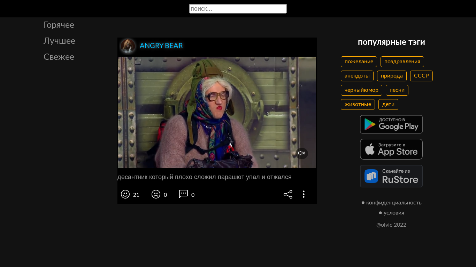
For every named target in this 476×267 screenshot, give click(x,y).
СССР (421, 76)
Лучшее (59, 41)
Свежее (59, 57)
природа (392, 76)
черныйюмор (361, 90)
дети (388, 104)
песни (397, 90)
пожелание (359, 61)
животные (358, 104)
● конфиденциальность (391, 202)
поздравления (402, 61)
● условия (391, 213)
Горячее (59, 25)
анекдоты (357, 76)
